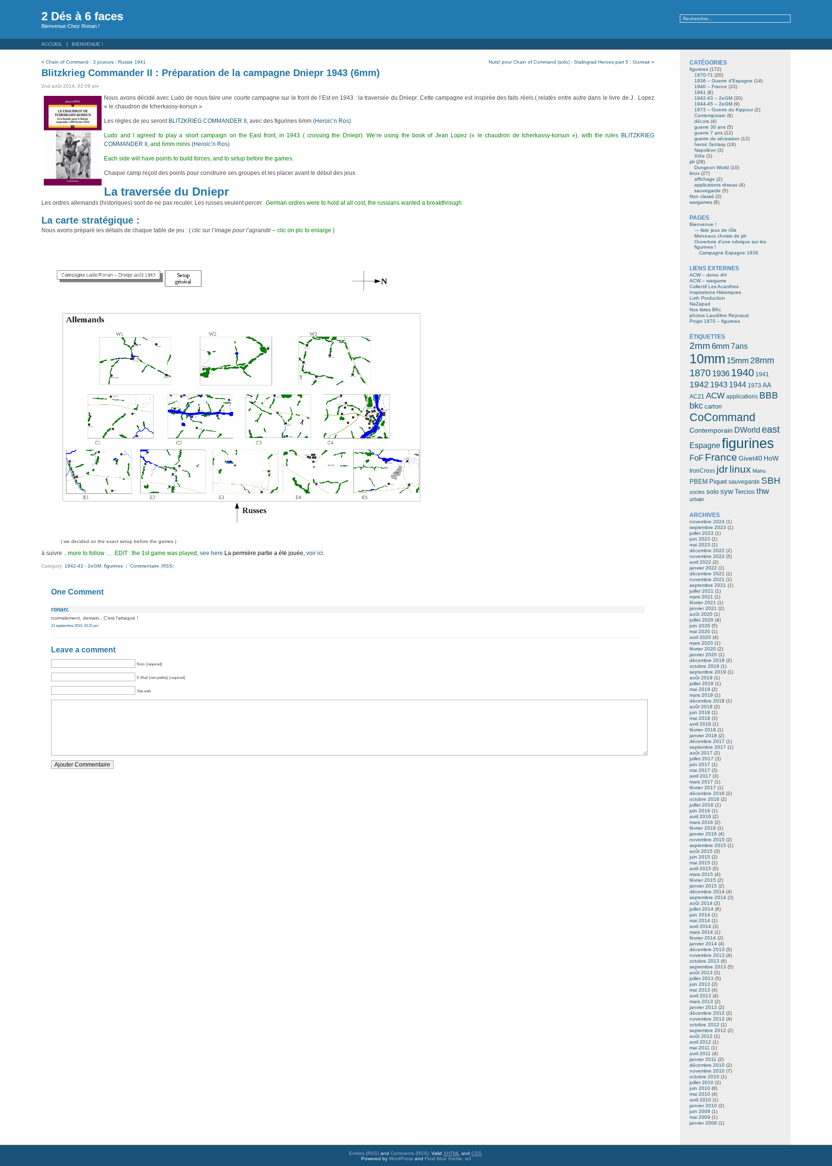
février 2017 (702, 787)
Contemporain (710, 115)
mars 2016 (701, 822)
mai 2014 (699, 920)
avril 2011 (700, 1053)
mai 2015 (699, 862)
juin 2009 (699, 1111)
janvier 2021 (703, 608)
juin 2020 (699, 625)
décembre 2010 (707, 1065)
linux (694, 173)
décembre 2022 (707, 550)
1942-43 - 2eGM (83, 566)
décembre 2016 (707, 793)
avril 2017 (700, 776)
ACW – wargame (708, 280)
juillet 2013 (701, 978)
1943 (719, 384)
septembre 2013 (707, 966)
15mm (738, 360)
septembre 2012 (707, 1030)
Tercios (745, 491)
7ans (739, 346)
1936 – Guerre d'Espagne (723, 80)
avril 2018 (700, 724)
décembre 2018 (707, 700)
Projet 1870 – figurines (714, 321)
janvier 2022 (703, 567)
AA (767, 385)
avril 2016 (700, 816)
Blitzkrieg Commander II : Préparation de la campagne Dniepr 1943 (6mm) (210, 72)
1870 (700, 373)
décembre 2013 (707, 949)
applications (742, 396)
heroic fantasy (710, 144)
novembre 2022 (707, 556)
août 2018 (701, 706)
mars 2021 (701, 596)
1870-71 (703, 75)
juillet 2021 (701, 591)
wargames (700, 202)
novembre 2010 (707, 1070)
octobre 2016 (704, 799)
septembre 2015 (707, 845)
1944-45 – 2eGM (713, 103)
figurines (113, 566)
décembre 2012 (707, 1013)
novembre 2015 (707, 839)
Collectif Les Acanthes (714, 286)
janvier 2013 (703, 1007)
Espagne (704, 445)
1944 (737, 385)
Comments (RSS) (409, 1153)
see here (211, 553)
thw (762, 491)
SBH (770, 480)
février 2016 (702, 828)
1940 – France (710, 86)
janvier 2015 (703, 885)
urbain (696, 499)
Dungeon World (711, 167)
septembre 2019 (707, 672)
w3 (468, 1158)
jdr (692, 161)
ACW (715, 395)
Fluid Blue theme (443, 1158)
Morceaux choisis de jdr (720, 235)
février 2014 (702, 938)
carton (713, 406)
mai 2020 (699, 631)
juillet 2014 (701, 909)
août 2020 (701, 614)
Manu (759, 471)
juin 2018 (699, 712)
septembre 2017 (707, 747)
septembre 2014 (707, 897)
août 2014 (701, 903)
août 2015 (701, 851)
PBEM (698, 481)
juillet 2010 (701, 1082)
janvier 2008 (703, 1123)
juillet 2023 (701, 533)
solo (712, 491)
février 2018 (702, 729)
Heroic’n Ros (332, 121)
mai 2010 (699, 1094)
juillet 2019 (701, 683)
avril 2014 (700, 926)
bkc (696, 406)
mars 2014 (701, 932)
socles (697, 492)
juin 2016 (699, 810)
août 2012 (701, 1036)
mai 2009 (699, 1117)
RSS (167, 566)
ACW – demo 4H (708, 275)
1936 (720, 373)
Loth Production (707, 298)
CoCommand (722, 417)
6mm (720, 346)
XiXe (699, 156)
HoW (771, 458)
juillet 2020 (701, 620)
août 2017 (701, 752)
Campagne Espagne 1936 (728, 252)
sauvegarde (707, 190)
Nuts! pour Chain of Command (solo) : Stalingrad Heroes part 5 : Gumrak (569, 62)
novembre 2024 (707, 521)
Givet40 (750, 458)
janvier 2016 (703, 833)
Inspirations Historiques (715, 292)
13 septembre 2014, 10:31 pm (75, 625)
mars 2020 (701, 643)
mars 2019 (701, 695)
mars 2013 (701, 1001)
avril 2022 (700, 562)
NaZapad (699, 303)
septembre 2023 (707, 527)
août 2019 (701, 677)
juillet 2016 (701, 805)
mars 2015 (701, 874)
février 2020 (702, 648)
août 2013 (701, 972)
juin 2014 (699, 914)
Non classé (701, 196)
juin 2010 (699, 1088)
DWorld (747, 430)
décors (701, 121)
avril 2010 (700, 1099)
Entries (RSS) (364, 1153)
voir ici (314, 553)
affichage (704, 179)
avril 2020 (700, 637)
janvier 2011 (702, 1059)
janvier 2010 (703, 1105)
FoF (696, 458)
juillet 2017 (701, 758)
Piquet (718, 481)
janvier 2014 (703, 943)
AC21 (696, 396)
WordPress (401, 1158)
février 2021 (702, 602)
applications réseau (716, 184)
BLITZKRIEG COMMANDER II (208, 121)
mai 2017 (699, 770)
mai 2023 (699, 544)
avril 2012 (700, 1042)
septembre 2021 (707, 585)
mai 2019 (699, 689)
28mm (762, 360)
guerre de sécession (717, 138)
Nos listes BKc (705, 309)
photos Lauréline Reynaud (719, 315)
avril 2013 (700, 995)
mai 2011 (699, 1047)
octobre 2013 (704, 961)
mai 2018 (699, 718)
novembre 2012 (707, 1018)
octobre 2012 (704, 1024)
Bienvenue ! (87, 44)
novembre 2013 (707, 955)
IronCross (702, 470)
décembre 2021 (707, 573)
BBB (768, 395)
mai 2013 (699, 990)
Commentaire (144, 566)
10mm (707, 358)
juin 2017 (699, 764)
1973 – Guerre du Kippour (723, 109)
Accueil (52, 44)
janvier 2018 (703, 735)
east (771, 429)
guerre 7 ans (708, 132)
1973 (754, 385)
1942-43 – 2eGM (713, 98)
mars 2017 (701, 781)
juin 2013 (699, 984)
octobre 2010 (704, 1076)
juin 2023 (699, 539)
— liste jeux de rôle (715, 230)
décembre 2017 (707, 741)
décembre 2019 (707, 660)
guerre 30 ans (710, 127)
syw (726, 491)
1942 (699, 384)
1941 (700, 92)
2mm (699, 345)
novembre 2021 (707, 579)
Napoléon (705, 150)
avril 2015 (700, 868)
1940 (742, 373)
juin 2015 (699, 857)
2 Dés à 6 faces (82, 16)
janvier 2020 (703, 654)
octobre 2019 (704, 666)
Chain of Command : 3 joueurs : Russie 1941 (96, 62)
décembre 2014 (707, 891)
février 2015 (702, 880)
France (721, 457)
